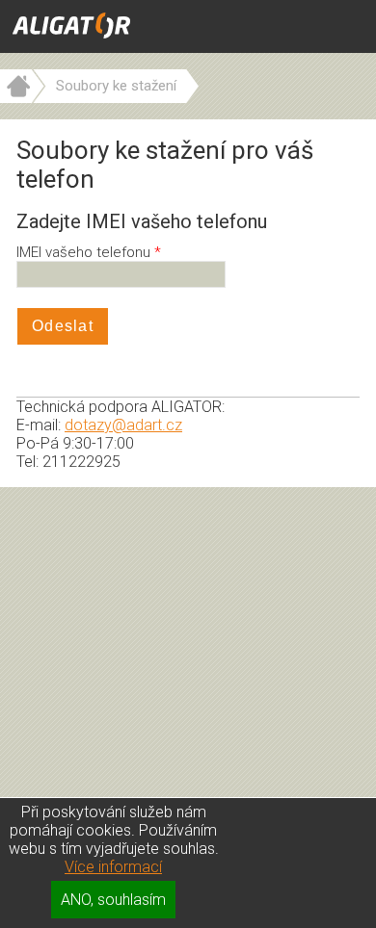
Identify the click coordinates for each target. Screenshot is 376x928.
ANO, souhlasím (113, 899)
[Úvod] (16, 98)
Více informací (113, 867)
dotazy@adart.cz (123, 425)
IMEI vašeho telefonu (85, 252)
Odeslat (63, 326)
